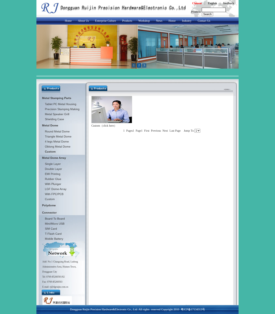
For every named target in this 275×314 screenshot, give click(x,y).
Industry (186, 20)
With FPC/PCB (54, 194)
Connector (49, 212)
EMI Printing (52, 174)
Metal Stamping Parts (56, 98)
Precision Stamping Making (62, 109)
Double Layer (53, 168)
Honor (172, 20)
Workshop (144, 20)
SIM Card (51, 228)
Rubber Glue (53, 179)
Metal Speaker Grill (57, 114)
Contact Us (204, 20)
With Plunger (53, 184)
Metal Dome (50, 125)
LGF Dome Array (55, 189)
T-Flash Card (53, 233)
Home (68, 20)
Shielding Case (54, 119)
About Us (83, 20)
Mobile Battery (54, 238)
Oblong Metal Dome (57, 146)
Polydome (49, 205)
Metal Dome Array (54, 157)
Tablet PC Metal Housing (60, 104)
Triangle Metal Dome (58, 136)
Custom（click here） (104, 125)
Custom (50, 199)
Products (127, 20)
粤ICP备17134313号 (193, 309)
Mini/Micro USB (54, 223)
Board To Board (55, 218)
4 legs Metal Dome (57, 141)
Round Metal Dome (57, 131)
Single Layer (53, 163)
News (159, 20)
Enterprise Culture (105, 20)
